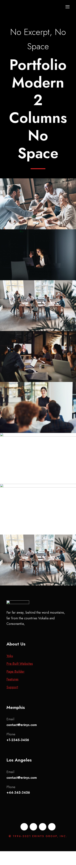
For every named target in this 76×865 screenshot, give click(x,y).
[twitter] (42, 826)
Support (12, 687)
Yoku (9, 656)
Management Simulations (38, 358)
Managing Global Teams (38, 562)
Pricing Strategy (38, 460)
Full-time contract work (38, 307)
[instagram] (52, 826)
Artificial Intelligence (38, 206)
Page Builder (15, 671)
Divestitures (27, 213)
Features (12, 679)
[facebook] (24, 826)
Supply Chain (38, 417)
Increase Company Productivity (38, 511)
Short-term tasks (38, 257)
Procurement (48, 213)
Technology (48, 264)
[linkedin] (33, 826)
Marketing (27, 522)
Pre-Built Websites (19, 663)
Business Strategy (38, 315)
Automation (38, 366)
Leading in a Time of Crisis (38, 409)
